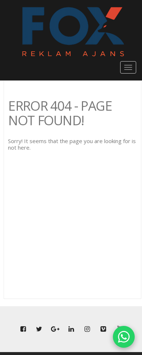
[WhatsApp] (124, 337)
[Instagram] (87, 329)
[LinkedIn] (71, 329)
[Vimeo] (103, 329)
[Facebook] (23, 329)
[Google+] (55, 329)
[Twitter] (39, 329)
